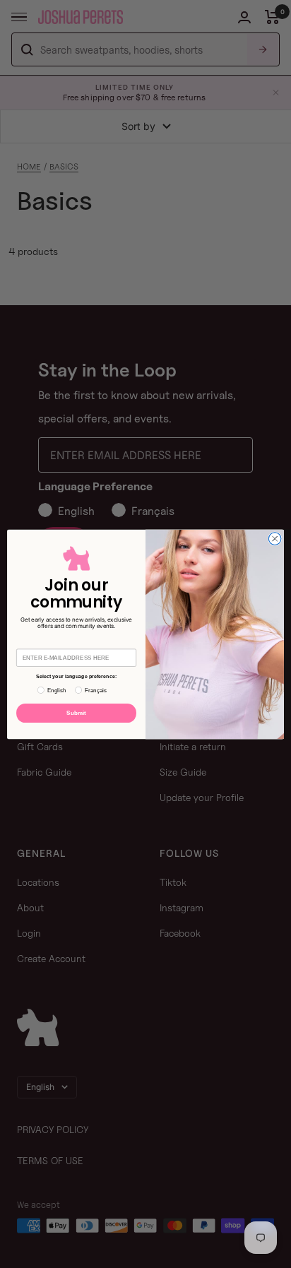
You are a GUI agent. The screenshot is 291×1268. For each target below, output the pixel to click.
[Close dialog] (274, 538)
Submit (75, 712)
